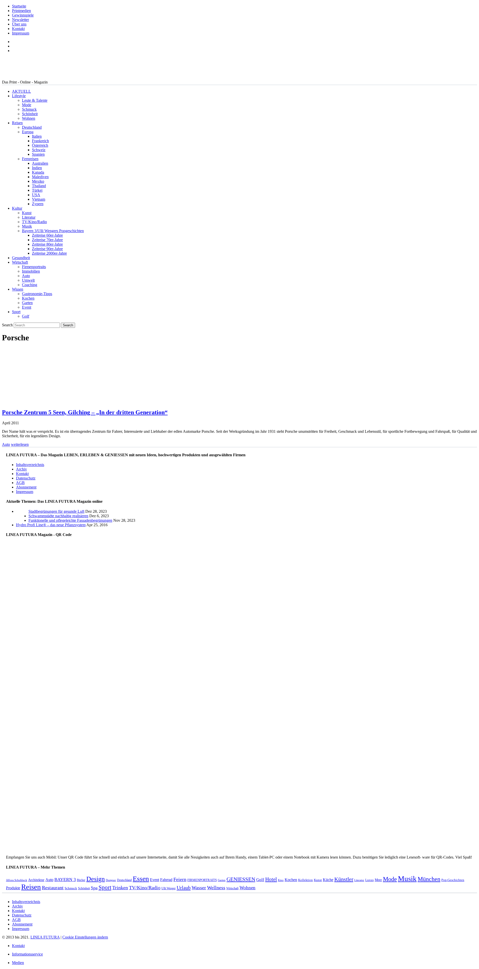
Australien (40, 163)
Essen (141, 879)
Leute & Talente (34, 100)
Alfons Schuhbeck (16, 880)
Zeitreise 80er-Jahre (47, 244)
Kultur (17, 208)
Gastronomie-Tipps (37, 294)
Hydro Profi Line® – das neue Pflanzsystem (51, 525)
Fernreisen (30, 159)
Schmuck (29, 109)
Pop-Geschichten (452, 880)
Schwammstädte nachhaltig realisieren (58, 516)
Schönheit (30, 114)
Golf (25, 316)
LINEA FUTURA (45, 937)
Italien (37, 136)
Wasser (199, 887)
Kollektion (305, 880)
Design (95, 879)
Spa (94, 887)
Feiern (179, 879)
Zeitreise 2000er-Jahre (49, 253)
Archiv (21, 469)
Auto (26, 276)
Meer (378, 880)
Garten (27, 303)
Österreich (40, 145)
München (429, 879)
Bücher (81, 880)
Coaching (29, 285)
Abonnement (26, 487)
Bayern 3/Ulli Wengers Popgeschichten (53, 231)
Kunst (26, 213)
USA (36, 195)
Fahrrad (166, 879)
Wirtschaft (20, 262)
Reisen (17, 123)
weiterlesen (20, 444)
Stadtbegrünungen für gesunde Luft (56, 511)
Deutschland (32, 127)
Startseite (19, 6)
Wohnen (28, 118)
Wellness (216, 887)
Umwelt (28, 280)
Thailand (39, 186)
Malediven (40, 177)
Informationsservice (27, 954)
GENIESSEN (241, 879)
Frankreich (40, 141)
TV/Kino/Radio (34, 222)
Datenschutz (25, 478)
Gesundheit (21, 258)
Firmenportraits (34, 267)
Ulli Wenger (168, 888)
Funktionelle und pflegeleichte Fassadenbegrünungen (70, 520)
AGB (20, 483)
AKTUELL (21, 91)
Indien (37, 168)
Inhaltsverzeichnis (30, 465)
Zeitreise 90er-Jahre (47, 249)
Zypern (37, 204)
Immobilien (31, 271)
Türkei (37, 190)
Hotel (271, 879)
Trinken (120, 887)
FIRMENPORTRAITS (202, 880)
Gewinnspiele (23, 15)
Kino (281, 880)
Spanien (38, 154)
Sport (16, 312)
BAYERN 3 (65, 879)
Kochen (28, 298)
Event (26, 307)
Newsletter (20, 19)
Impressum (20, 33)
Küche (328, 879)
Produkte (13, 888)
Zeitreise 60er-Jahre (47, 235)
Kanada (38, 172)
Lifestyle (19, 96)
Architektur (36, 880)
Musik (27, 226)
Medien (18, 963)
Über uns (19, 24)
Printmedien (21, 10)
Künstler (343, 879)
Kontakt (18, 28)
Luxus (369, 880)
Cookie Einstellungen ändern (85, 937)
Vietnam (38, 199)
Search (7, 325)
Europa (27, 132)
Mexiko (38, 181)
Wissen (17, 289)
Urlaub (184, 887)
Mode (26, 105)
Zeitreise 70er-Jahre (47, 240)
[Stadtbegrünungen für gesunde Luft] (22, 520)
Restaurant (53, 887)
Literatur (28, 217)
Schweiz (38, 150)
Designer (111, 880)
